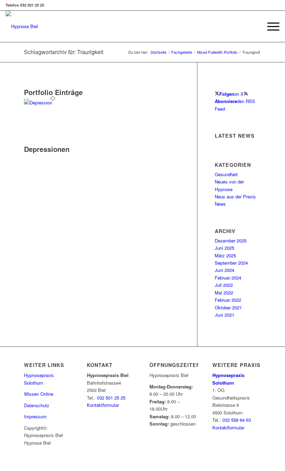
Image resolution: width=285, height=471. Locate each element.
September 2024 (231, 262)
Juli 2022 (224, 285)
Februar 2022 (228, 300)
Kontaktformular (103, 405)
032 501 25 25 (111, 397)
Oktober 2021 (228, 307)
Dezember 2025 (230, 240)
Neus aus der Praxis (235, 196)
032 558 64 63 (236, 420)
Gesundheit (226, 174)
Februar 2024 (228, 277)
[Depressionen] (53, 102)
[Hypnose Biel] (22, 26)
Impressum (35, 416)
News (220, 203)
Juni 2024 (224, 270)
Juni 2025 (224, 248)
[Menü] (269, 26)
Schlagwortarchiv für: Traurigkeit (63, 52)
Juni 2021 (224, 314)
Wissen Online (38, 394)
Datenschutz (36, 405)
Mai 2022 (224, 292)
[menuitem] (269, 26)
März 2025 (225, 255)
